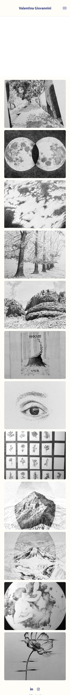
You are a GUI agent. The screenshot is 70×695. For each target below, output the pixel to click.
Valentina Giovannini (35, 8)
